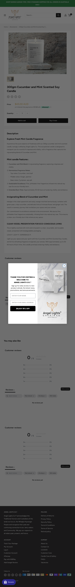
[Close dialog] (64, 265)
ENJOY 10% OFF (23, 308)
